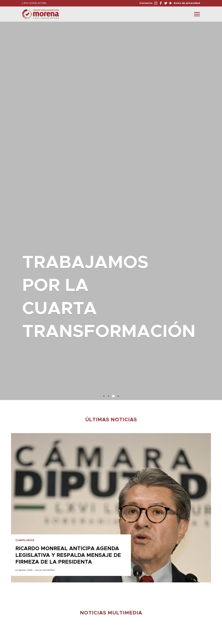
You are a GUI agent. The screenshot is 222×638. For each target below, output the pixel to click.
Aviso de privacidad (186, 3)
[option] (111, 208)
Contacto (145, 3)
